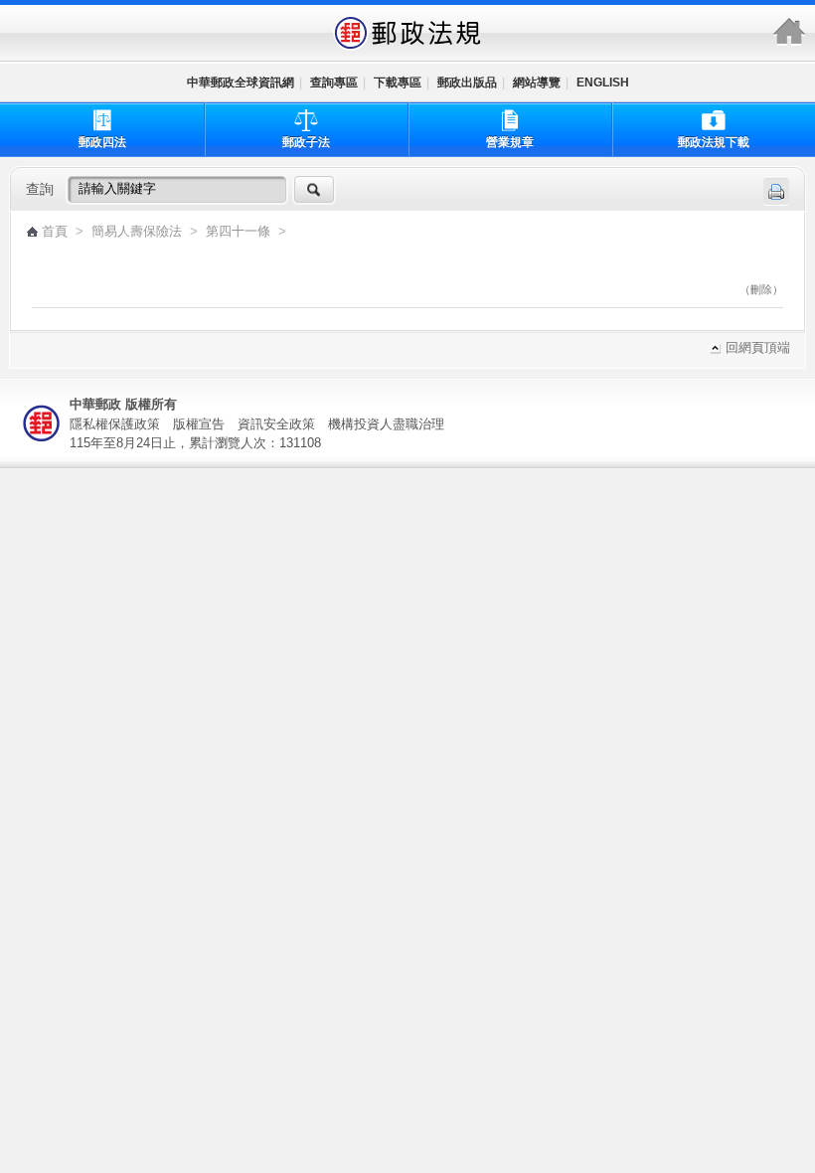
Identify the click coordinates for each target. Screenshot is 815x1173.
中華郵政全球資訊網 (240, 82)
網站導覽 (537, 82)
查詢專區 (334, 82)
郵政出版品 (467, 82)
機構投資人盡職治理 (386, 424)
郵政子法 (306, 142)
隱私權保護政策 (115, 424)
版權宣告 (199, 424)
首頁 (55, 232)
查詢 (40, 189)
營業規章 (510, 142)
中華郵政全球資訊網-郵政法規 (407, 33)
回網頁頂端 (758, 348)
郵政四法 (102, 142)
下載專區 (397, 82)
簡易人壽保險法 (136, 232)
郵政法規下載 (713, 142)
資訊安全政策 (276, 424)
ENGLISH (602, 82)
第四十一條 (240, 232)
